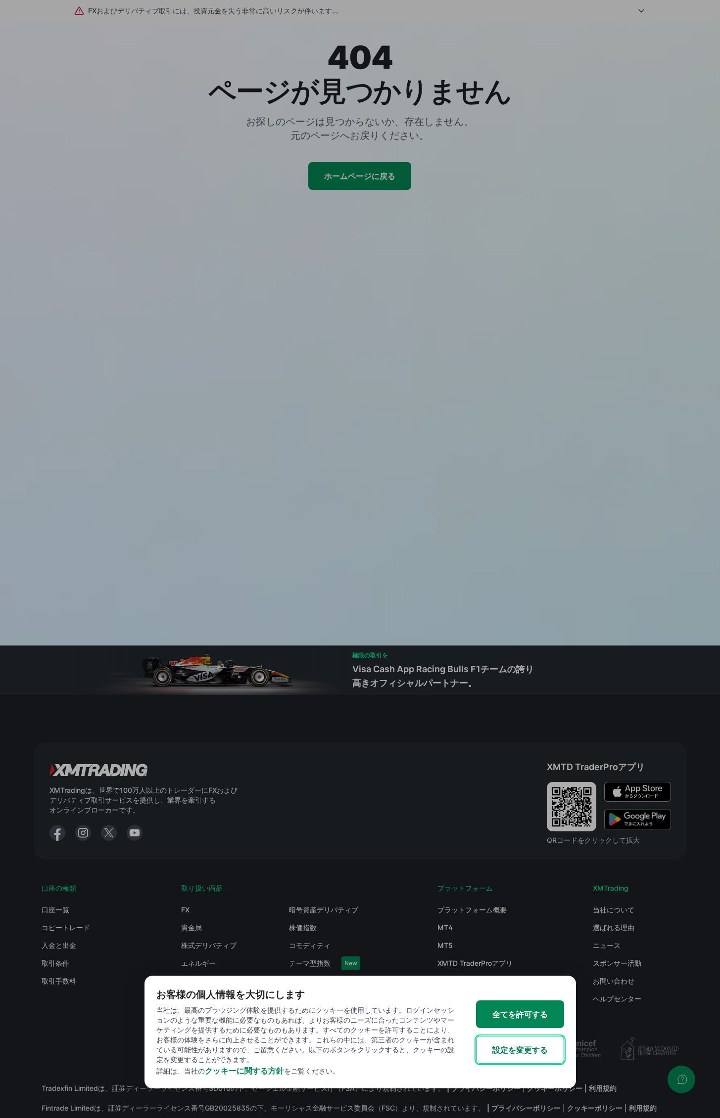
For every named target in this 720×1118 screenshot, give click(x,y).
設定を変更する (520, 1050)
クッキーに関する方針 (244, 1070)
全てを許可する (520, 1014)
